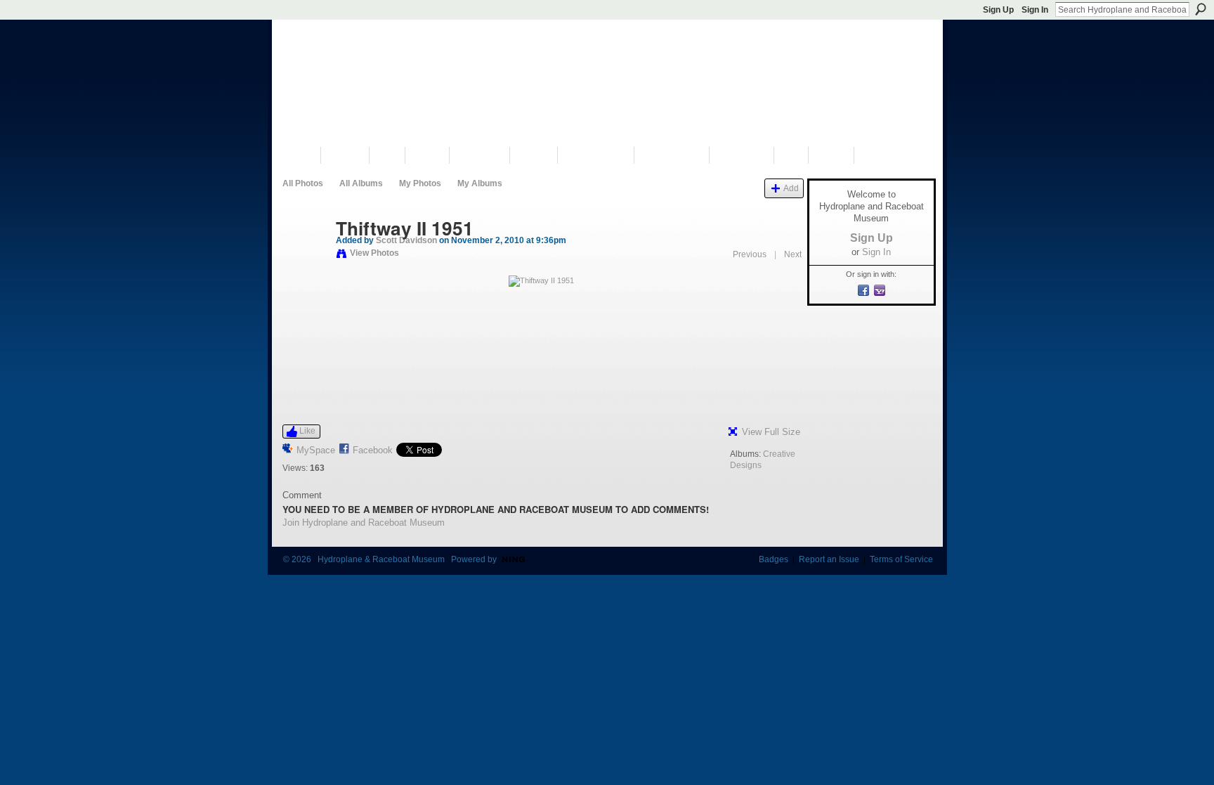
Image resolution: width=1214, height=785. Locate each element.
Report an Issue (829, 559)
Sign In (1035, 10)
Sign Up (998, 10)
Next (793, 254)
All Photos (302, 183)
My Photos (420, 183)
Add (791, 188)
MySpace (315, 450)
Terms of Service (901, 559)
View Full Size (771, 432)
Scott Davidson (406, 240)
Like (307, 431)
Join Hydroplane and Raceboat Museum (363, 522)
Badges (773, 559)
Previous (749, 254)
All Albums (361, 183)
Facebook (373, 450)
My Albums (479, 183)
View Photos (374, 253)
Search (1200, 9)
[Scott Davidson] (304, 258)
